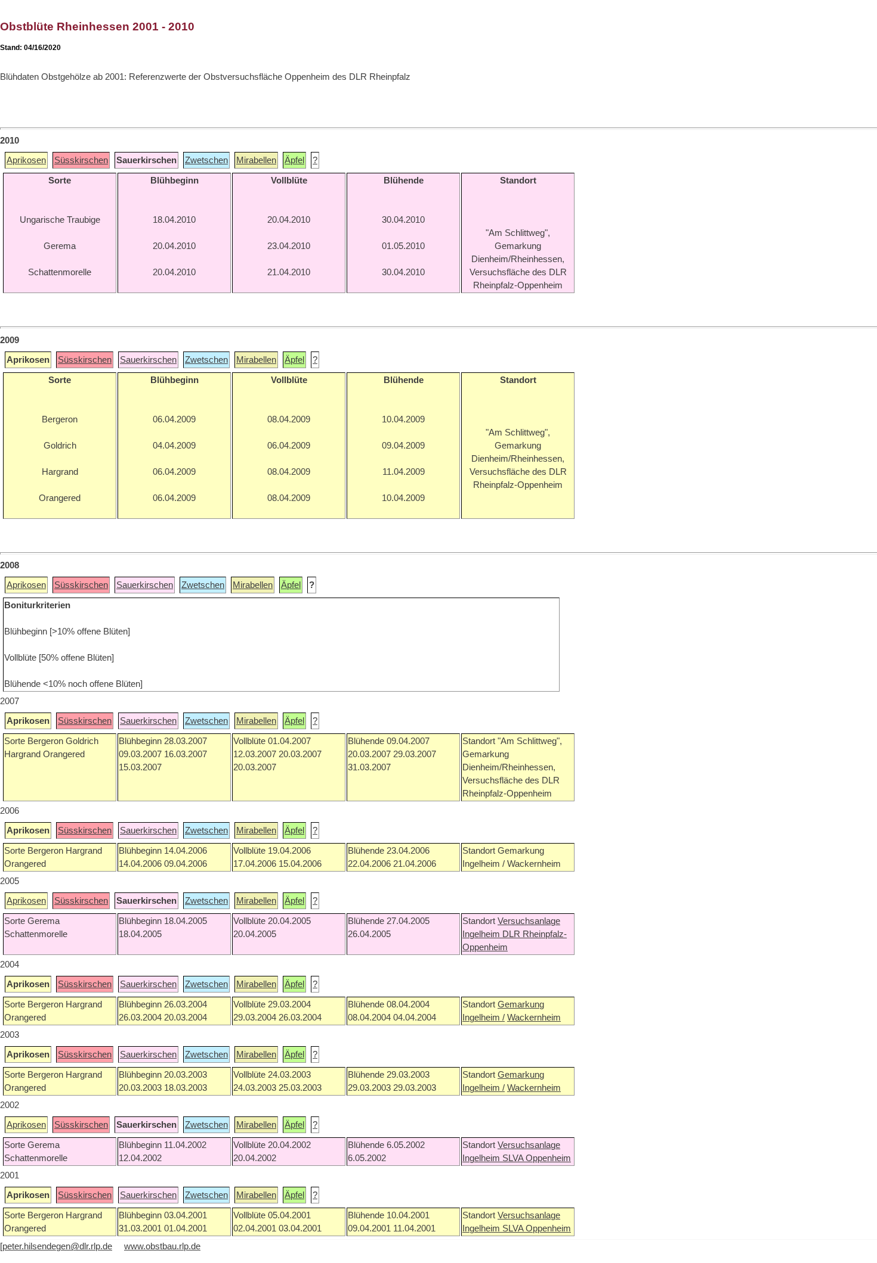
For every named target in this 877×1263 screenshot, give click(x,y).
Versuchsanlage (529, 921)
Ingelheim (482, 934)
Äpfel (294, 160)
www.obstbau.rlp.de (162, 1246)
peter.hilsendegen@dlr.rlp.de (57, 1246)
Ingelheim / (483, 1017)
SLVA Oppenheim (536, 1158)
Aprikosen (26, 160)
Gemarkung (521, 1004)
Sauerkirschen (148, 360)
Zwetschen (206, 160)
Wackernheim (534, 1017)
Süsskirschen (81, 160)
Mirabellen (256, 160)
